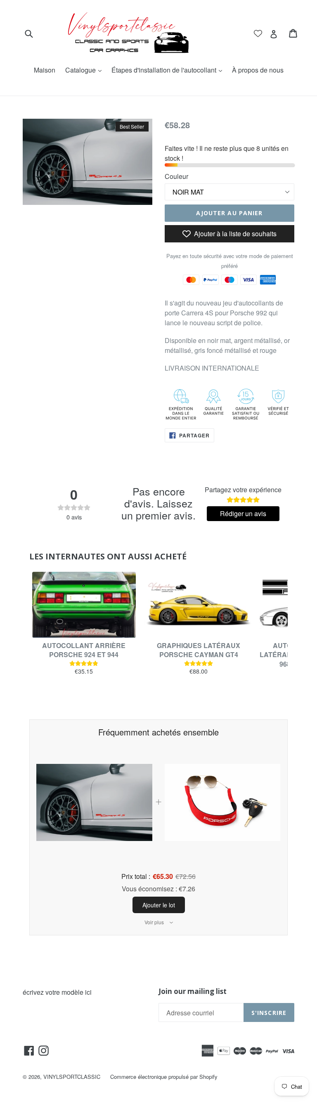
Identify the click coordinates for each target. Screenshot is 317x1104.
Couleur (176, 176)
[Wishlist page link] (258, 33)
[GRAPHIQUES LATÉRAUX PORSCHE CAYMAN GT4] (198, 605)
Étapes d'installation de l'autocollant (168, 70)
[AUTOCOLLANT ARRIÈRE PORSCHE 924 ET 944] (84, 605)
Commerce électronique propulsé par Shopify (164, 1077)
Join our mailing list (192, 991)
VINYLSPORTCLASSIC (71, 1077)
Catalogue (85, 70)
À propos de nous (258, 70)
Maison (44, 70)
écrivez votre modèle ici (57, 992)
